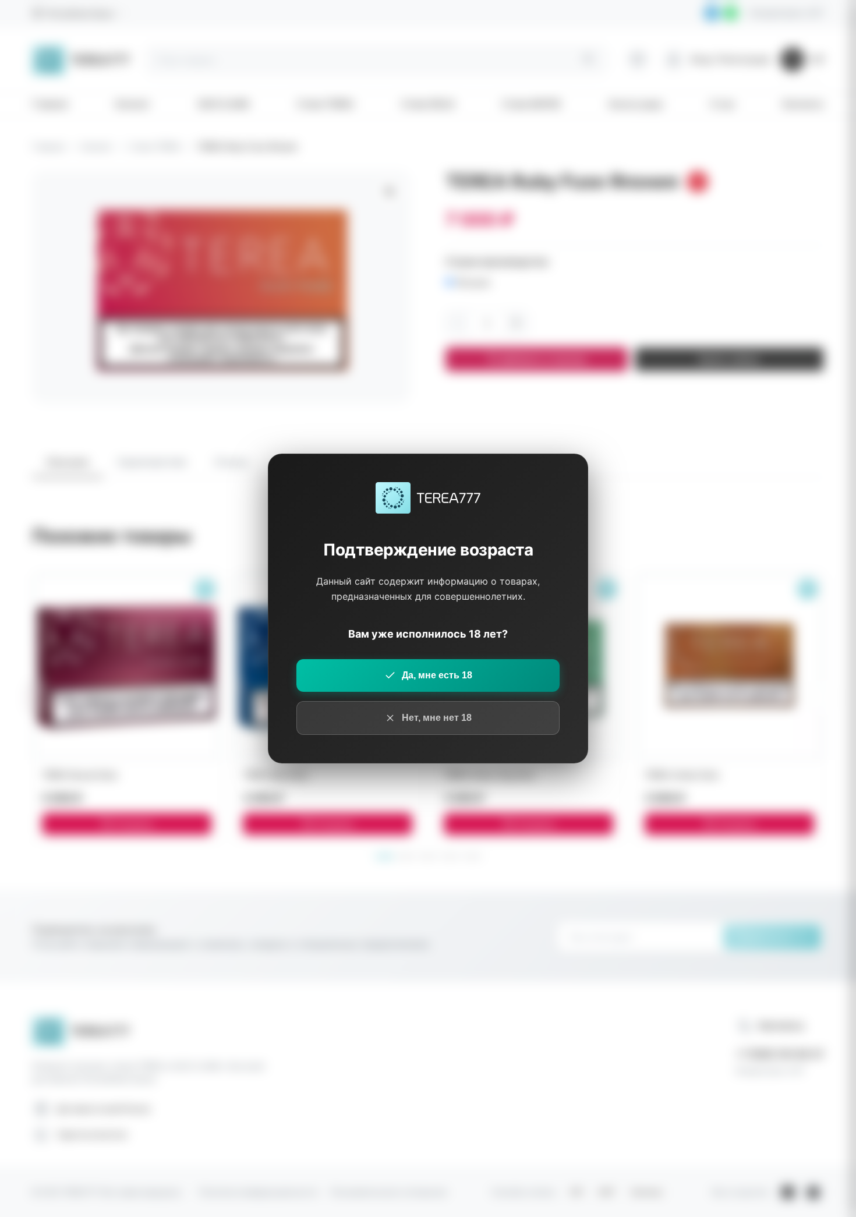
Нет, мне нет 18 (437, 718)
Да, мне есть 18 (437, 675)
